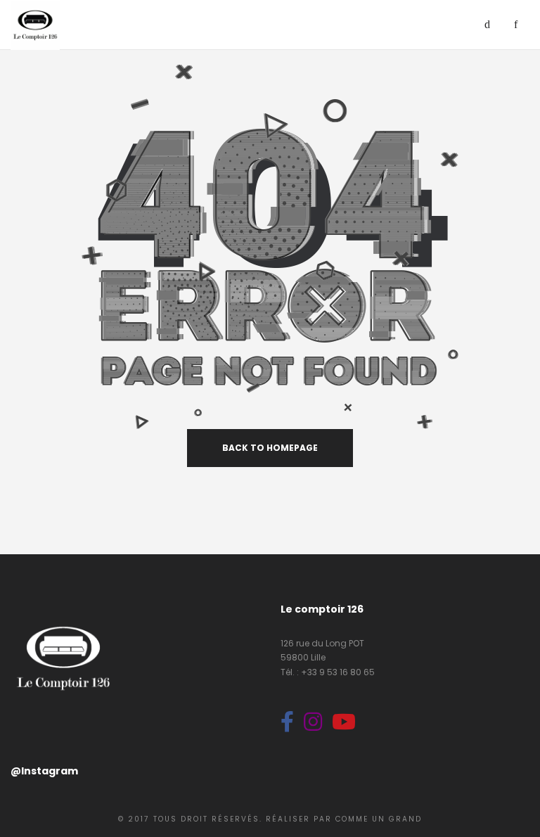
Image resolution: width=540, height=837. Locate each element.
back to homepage (270, 448)
